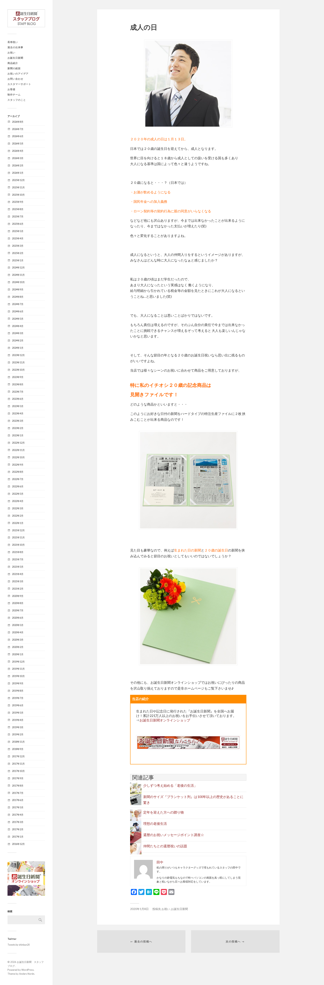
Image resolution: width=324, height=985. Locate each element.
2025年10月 (18, 194)
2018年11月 (18, 741)
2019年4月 (17, 719)
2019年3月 (17, 727)
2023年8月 (17, 384)
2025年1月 (17, 260)
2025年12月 (18, 180)
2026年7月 (17, 129)
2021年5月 (17, 566)
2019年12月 (18, 661)
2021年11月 (18, 537)
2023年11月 (18, 362)
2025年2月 (17, 253)
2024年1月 (17, 347)
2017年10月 (18, 770)
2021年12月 (18, 530)
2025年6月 (17, 223)
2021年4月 (17, 574)
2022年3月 (17, 508)
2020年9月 (17, 595)
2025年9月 (17, 201)
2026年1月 (17, 172)
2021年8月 (17, 552)
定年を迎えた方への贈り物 (163, 812)
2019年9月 (17, 683)
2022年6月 (17, 486)
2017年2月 (17, 829)
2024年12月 (18, 267)
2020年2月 (17, 646)
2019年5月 (17, 712)
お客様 (11, 89)
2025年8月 (17, 209)
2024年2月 (17, 340)
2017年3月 (17, 821)
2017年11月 (18, 763)
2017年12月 (18, 756)
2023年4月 (17, 413)
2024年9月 (17, 289)
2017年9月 (17, 778)
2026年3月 (17, 158)
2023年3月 (17, 420)
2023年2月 (17, 428)
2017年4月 (17, 814)
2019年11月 (18, 668)
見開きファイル (147, 394)
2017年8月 (17, 785)
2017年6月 (17, 800)
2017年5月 (17, 807)
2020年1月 (17, 654)
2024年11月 (18, 274)
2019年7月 (17, 697)
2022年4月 (17, 501)
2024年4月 (17, 326)
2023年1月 (17, 435)
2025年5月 (17, 231)
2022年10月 (18, 457)
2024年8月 (17, 296)
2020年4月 (17, 632)
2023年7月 (17, 391)
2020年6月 (17, 617)
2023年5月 (17, 406)
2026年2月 (17, 165)
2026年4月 (17, 150)
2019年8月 (17, 690)
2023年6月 (17, 398)
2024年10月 (18, 282)
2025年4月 (17, 238)
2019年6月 (17, 705)
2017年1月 (17, 836)
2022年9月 (17, 464)
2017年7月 (17, 792)
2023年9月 (17, 377)
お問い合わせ (15, 78)
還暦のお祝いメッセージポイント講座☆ (173, 835)
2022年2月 (17, 515)
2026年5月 (17, 143)
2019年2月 (17, 734)
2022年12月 (18, 442)
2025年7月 (17, 216)
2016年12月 (18, 843)
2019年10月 (18, 676)
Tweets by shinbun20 (19, 944)
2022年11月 (18, 450)
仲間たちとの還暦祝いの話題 (165, 846)
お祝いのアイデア (18, 73)
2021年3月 (17, 581)
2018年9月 (17, 749)
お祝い (11, 52)
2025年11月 (18, 187)
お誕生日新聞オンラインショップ (165, 720)
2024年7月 (17, 304)
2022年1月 (17, 522)
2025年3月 (17, 245)
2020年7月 (17, 610)
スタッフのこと (17, 99)
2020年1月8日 (139, 909)
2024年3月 (17, 333)
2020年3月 (17, 639)
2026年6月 (17, 136)
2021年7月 (17, 559)
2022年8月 (17, 471)
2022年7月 (17, 479)
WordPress (27, 969)
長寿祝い (13, 42)
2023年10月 (18, 369)
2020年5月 (17, 625)
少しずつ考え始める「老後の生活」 (170, 785)
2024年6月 (17, 311)
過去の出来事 (15, 47)
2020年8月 (17, 603)
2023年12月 (18, 355)
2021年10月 (18, 544)
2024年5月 (17, 318)
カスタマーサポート (19, 84)
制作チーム (14, 94)
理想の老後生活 (155, 823)
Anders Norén (26, 973)
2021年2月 (17, 588)
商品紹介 (13, 63)
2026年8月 (17, 121)
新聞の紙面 (14, 68)
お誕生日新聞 (15, 57)
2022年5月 (17, 493)
